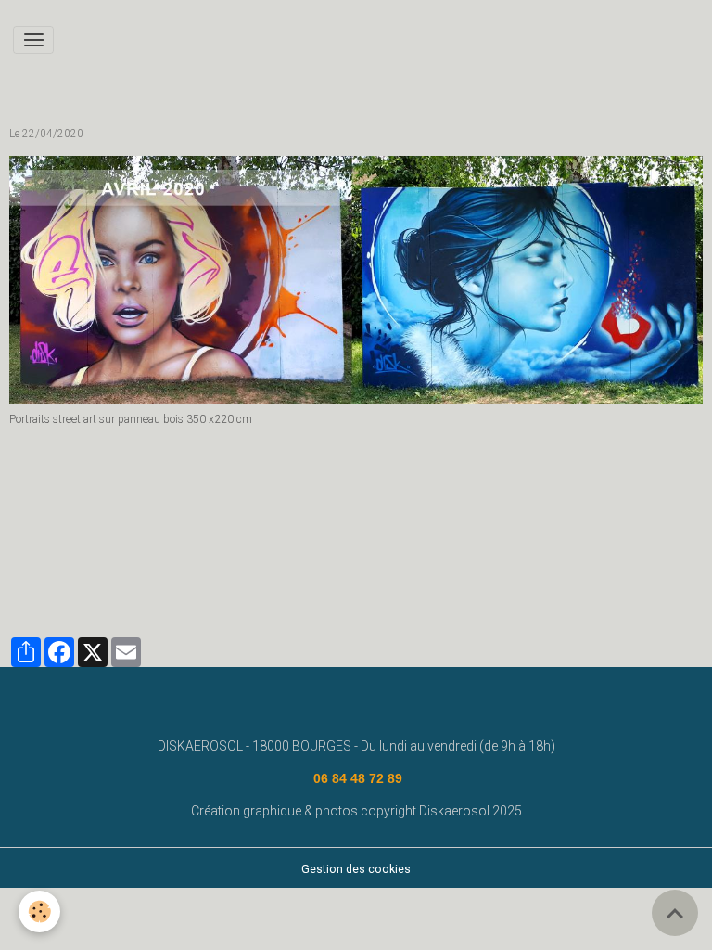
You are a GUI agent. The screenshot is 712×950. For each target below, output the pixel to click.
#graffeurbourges (252, 582)
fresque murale (272, 556)
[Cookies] (39, 911)
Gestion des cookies (356, 869)
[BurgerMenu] (33, 40)
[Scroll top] (675, 913)
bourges (431, 556)
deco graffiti (49, 582)
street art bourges (591, 556)
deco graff (499, 556)
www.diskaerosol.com (75, 556)
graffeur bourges (142, 582)
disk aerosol (182, 556)
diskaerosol (361, 556)
